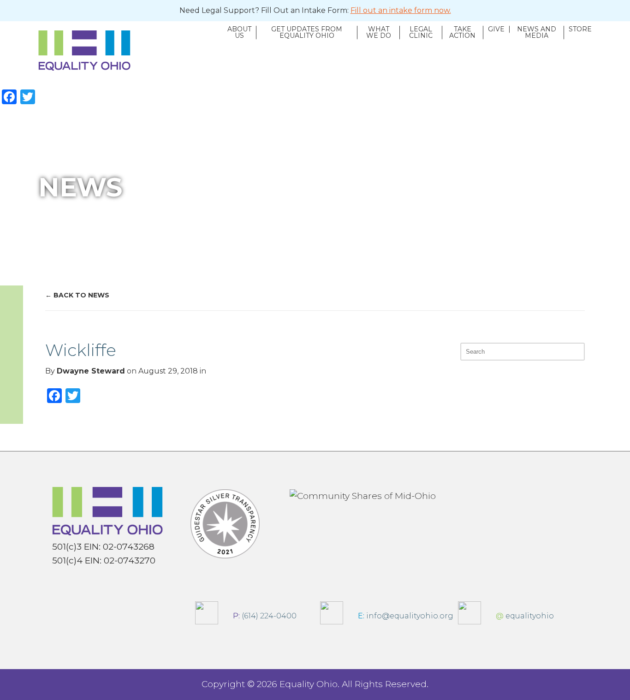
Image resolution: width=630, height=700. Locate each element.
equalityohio (522, 615)
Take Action (462, 33)
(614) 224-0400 (262, 615)
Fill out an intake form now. (401, 10)
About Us (239, 33)
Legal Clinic (421, 33)
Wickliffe (80, 350)
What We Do (378, 33)
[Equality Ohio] (130, 50)
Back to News (81, 295)
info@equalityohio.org (402, 615)
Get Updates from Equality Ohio (306, 33)
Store (580, 29)
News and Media (536, 33)
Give (496, 29)
